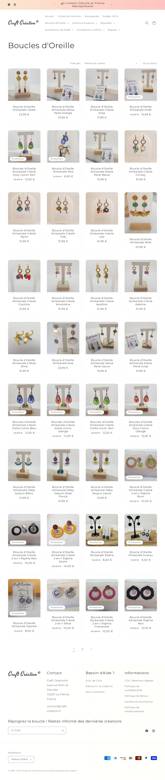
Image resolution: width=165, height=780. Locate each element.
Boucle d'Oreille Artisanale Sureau (140, 554)
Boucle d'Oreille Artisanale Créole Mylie (24, 233)
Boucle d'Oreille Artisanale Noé (63, 362)
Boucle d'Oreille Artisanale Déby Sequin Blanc (24, 490)
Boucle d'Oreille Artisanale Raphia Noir (141, 620)
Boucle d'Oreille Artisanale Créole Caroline (24, 301)
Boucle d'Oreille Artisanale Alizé (141, 241)
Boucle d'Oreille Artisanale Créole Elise (102, 110)
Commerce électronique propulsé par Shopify (54, 771)
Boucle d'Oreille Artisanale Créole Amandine (63, 301)
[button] (56, 23)
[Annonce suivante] (111, 5)
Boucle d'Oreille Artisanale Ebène (102, 554)
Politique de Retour (136, 695)
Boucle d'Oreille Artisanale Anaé (141, 108)
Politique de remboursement (134, 709)
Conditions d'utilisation (139, 701)
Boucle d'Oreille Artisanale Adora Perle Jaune (102, 363)
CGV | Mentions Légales (139, 680)
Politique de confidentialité (133, 688)
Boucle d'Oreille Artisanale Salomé (24, 625)
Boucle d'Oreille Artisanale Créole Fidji (63, 233)
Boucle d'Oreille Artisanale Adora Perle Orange (63, 110)
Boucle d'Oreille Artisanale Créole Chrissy (140, 171)
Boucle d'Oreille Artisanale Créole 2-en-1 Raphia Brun (140, 492)
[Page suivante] (91, 649)
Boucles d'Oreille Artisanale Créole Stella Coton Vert (102, 425)
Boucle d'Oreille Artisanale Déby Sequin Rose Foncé (63, 492)
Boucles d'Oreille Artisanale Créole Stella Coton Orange (63, 426)
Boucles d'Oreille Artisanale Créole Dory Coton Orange (140, 426)
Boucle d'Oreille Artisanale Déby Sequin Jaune (102, 490)
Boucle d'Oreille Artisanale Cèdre (24, 108)
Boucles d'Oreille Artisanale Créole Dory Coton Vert (24, 171)
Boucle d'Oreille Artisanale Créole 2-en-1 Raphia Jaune (63, 557)
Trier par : (75, 63)
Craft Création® (23, 771)
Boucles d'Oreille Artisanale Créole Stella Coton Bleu (24, 425)
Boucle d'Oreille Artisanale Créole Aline (24, 363)
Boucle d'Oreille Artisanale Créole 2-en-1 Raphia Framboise (102, 622)
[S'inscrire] (62, 730)
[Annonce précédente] (53, 5)
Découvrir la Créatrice (99, 686)
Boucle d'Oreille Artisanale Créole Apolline (102, 301)
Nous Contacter (95, 691)
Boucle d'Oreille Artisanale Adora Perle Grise (140, 363)
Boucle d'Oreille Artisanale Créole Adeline (140, 301)
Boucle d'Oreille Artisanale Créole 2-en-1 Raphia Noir (24, 555)
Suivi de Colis (94, 680)
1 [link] (73, 648)
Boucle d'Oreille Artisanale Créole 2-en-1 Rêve (63, 620)
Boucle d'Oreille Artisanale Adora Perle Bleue (102, 171)
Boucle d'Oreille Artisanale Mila (63, 170)
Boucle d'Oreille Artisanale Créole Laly (102, 233)
